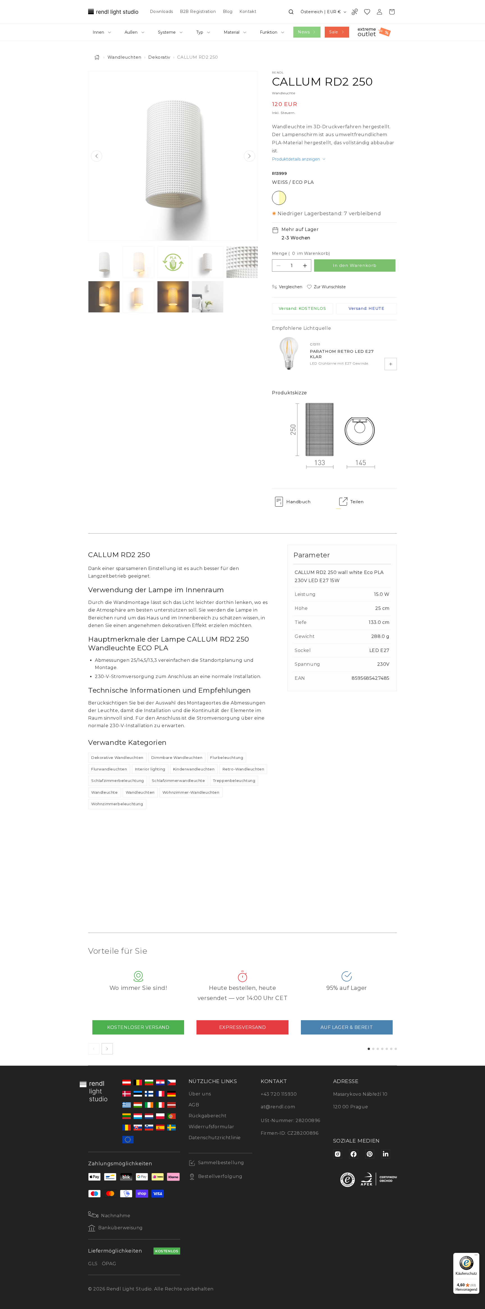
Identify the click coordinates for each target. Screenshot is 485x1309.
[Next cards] (107, 1048)
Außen (131, 32)
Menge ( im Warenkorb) (301, 253)
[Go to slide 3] (378, 1049)
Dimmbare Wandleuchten (177, 757)
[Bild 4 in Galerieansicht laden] (207, 262)
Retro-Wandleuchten (243, 769)
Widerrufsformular (211, 1126)
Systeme (167, 32)
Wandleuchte (104, 792)
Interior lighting (150, 769)
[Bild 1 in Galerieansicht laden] (104, 262)
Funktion (268, 32)
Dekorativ (159, 57)
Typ (199, 32)
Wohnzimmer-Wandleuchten (191, 792)
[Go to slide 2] (373, 1049)
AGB (194, 1104)
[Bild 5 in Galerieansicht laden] (242, 262)
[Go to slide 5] (387, 1049)
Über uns (200, 1094)
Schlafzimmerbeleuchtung (117, 780)
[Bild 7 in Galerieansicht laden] (138, 297)
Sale (333, 32)
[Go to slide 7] (396, 1049)
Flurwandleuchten (109, 769)
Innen (98, 32)
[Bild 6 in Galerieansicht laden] (104, 297)
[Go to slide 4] (382, 1049)
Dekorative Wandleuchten (117, 757)
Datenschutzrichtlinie (215, 1137)
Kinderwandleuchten (194, 769)
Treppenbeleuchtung (234, 780)
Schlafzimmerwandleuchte (178, 780)
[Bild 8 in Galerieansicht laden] (173, 297)
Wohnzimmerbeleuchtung (117, 804)
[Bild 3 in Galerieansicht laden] (173, 262)
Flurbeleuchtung (226, 757)
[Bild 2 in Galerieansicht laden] (138, 262)
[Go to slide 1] (369, 1049)
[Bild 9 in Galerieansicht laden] (207, 297)
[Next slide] (249, 156)
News (304, 32)
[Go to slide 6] (391, 1049)
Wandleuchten (124, 57)
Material (231, 32)
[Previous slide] (96, 156)
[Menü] (476, 1256)
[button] (291, 12)
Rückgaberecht (208, 1115)
